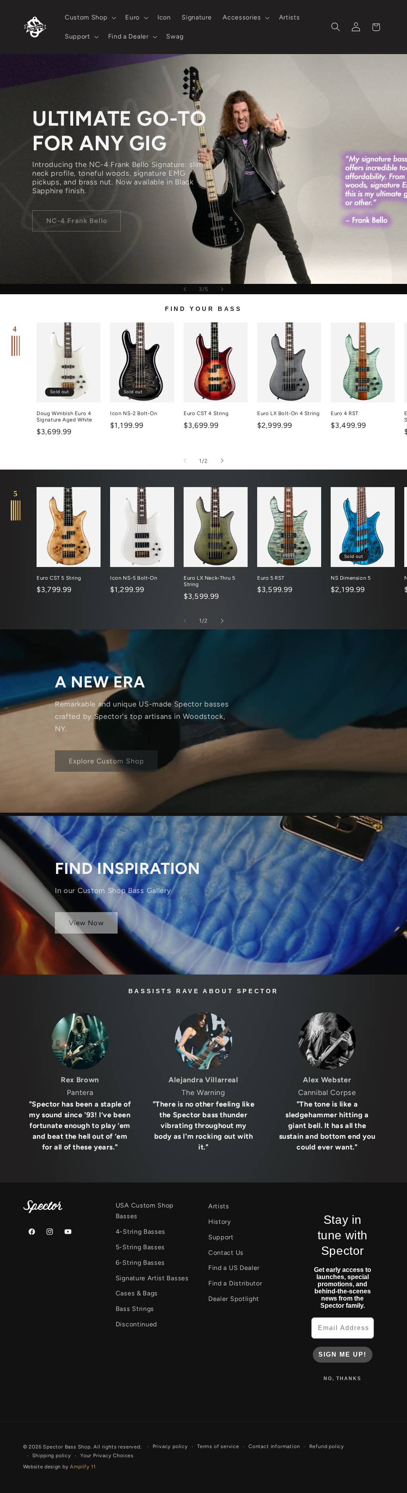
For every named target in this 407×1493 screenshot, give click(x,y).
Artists (218, 1206)
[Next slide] (222, 289)
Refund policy (326, 1446)
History (219, 1221)
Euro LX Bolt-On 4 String (288, 413)
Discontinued (136, 1324)
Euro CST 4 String (206, 413)
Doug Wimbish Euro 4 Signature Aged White (64, 416)
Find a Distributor (235, 1283)
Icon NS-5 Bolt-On (133, 578)
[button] (89, 17)
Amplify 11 (83, 1467)
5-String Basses (140, 1247)
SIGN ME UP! (342, 1354)
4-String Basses (140, 1231)
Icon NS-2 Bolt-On (133, 413)
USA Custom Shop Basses (145, 1211)
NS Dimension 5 (350, 578)
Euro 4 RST (345, 413)
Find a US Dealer (234, 1268)
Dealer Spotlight (233, 1299)
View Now (86, 922)
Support (221, 1237)
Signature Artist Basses (152, 1278)
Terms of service (218, 1446)
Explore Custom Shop (106, 761)
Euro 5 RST (271, 578)
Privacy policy (170, 1446)
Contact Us (226, 1252)
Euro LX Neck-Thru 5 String (209, 581)
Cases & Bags (137, 1293)
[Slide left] (185, 461)
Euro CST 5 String (59, 578)
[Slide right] (222, 461)
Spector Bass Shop (67, 1447)
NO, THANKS (342, 1378)
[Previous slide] (185, 289)
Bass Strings (135, 1308)
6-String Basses (140, 1262)
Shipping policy (51, 1455)
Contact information (274, 1446)
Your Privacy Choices (107, 1455)
